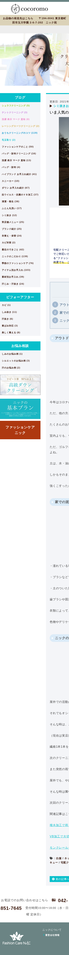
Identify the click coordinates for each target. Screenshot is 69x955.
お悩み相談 (20, 346)
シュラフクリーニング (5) (16, 105)
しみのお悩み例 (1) (12, 354)
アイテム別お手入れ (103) (16, 270)
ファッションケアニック (20, 430)
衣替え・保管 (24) (12, 235)
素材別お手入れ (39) (13, 277)
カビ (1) (6, 305)
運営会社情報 (52, 935)
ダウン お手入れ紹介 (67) (16, 188)
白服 (59, 858)
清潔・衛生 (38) (10, 201)
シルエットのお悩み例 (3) (16, 360)
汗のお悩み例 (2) (11, 367)
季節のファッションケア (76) (18, 263)
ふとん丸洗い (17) (12, 208)
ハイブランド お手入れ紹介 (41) (19, 174)
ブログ (20, 97)
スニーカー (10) (10, 181)
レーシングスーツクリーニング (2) (20, 126)
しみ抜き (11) (9, 312)
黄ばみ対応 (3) (10, 325)
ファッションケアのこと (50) (18, 146)
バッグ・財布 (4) (11, 167)
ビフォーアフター (20, 297)
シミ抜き (59, 105)
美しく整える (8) (11, 332)
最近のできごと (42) (13, 249)
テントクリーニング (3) (14, 112)
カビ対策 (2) (8, 242)
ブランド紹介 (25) (12, 229)
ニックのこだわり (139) (15, 256)
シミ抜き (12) (9, 215)
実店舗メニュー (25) (13, 222)
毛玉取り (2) (8, 140)
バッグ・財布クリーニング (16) (19, 153)
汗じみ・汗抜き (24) (13, 284)
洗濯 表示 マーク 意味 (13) (16, 160)
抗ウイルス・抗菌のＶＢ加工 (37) (20, 194)
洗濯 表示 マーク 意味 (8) (16, 119)
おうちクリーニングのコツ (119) (20, 133)
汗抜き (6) (7, 319)
